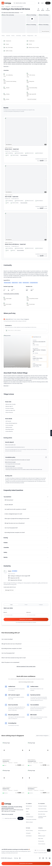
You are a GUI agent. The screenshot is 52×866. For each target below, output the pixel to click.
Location (24, 35)
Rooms (13, 35)
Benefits (27, 808)
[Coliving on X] (46, 858)
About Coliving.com (42, 830)
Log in (42, 3)
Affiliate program (41, 835)
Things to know (30, 35)
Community (18, 35)
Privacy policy (41, 841)
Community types (29, 816)
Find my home (29, 806)
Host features (29, 835)
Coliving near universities (31, 819)
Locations (28, 814)
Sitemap (16, 858)
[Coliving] (6, 3)
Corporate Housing (42, 808)
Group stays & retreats (42, 811)
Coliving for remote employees (42, 817)
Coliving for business (42, 806)
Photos (3, 35)
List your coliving (29, 830)
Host (36, 35)
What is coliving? (29, 822)
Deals (27, 811)
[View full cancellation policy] (46, 457)
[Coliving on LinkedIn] (49, 858)
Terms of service (41, 843)
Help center (40, 838)
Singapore (8, 6)
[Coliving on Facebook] (40, 858)
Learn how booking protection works (26, 681)
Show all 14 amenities (32, 99)
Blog (39, 833)
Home (3, 6)
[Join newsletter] (48, 850)
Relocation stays (41, 814)
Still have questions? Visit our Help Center (26, 666)
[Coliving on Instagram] (43, 858)
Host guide (28, 833)
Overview (8, 35)
